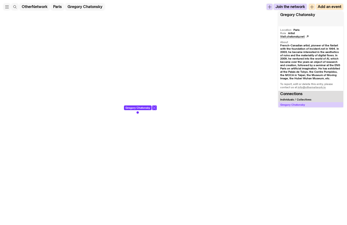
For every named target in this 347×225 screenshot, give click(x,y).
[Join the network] (270, 7)
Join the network (290, 7)
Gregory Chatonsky (85, 7)
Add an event (329, 7)
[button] (7, 7)
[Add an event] (312, 7)
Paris (57, 7)
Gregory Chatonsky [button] (297, 15)
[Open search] (15, 7)
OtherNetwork (34, 7)
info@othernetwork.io (312, 87)
